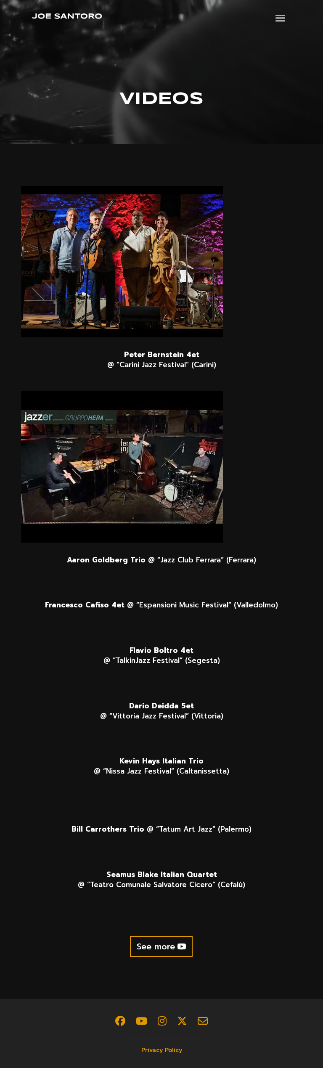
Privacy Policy (161, 1050)
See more (156, 946)
